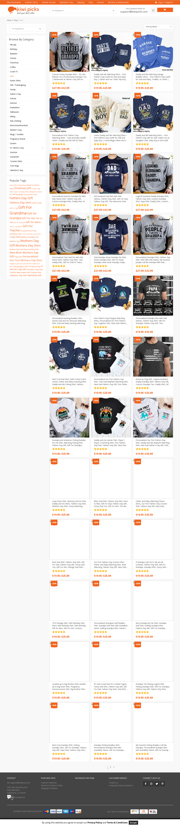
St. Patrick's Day (17, 148)
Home (9, 20)
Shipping (81, 2)
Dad (12, 76)
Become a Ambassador (118, 2)
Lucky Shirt (15, 236)
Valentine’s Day (66, 2)
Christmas (14, 62)
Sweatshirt (14, 157)
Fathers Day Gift (21, 198)
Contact (100, 2)
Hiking (12, 116)
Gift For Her (28, 218)
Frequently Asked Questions (121, 785)
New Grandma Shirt (31, 249)
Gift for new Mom (16, 227)
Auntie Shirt (14, 185)
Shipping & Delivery (49, 788)
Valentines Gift (34, 275)
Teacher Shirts (31, 2)
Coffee (13, 67)
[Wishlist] (153, 10)
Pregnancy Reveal (17, 139)
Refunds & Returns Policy (52, 785)
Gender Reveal (48, 2)
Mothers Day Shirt (28, 245)
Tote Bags (14, 165)
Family (13, 89)
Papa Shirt (18, 257)
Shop (91, 2)
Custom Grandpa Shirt (21, 192)
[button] (158, 26)
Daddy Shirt (33, 192)
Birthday (13, 49)
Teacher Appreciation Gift (20, 272)
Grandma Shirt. (16, 234)
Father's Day (15, 94)
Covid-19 (14, 71)
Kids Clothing (15, 121)
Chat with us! (19, 797)
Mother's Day (16, 130)
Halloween (14, 112)
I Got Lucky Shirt (28, 234)
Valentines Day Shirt (18, 275)
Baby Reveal (22, 185)
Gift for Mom (33, 222)
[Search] (40, 28)
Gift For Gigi (14, 208)
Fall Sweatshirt (18, 194)
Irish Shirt (37, 234)
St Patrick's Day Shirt (34, 269)
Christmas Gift (22, 188)
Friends (13, 98)
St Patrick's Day (34, 266)
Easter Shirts (15, 80)
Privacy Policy (94, 822)
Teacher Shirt (36, 272)
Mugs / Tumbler (17, 134)
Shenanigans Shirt (20, 266)
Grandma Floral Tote (29, 231)
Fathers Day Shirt (20, 202)
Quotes (13, 143)
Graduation (15, 107)
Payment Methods (49, 782)
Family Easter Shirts (30, 194)
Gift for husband (19, 222)
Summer (13, 152)
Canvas (13, 58)
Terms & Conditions (117, 822)
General (13, 103)
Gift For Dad (36, 203)
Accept (133, 822)
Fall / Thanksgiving (18, 85)
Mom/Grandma (14, 2)
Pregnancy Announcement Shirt (21, 264)
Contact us (113, 782)
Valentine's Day (16, 170)
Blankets (13, 53)
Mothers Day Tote (16, 249)
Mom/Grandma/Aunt (19, 125)
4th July (13, 44)
